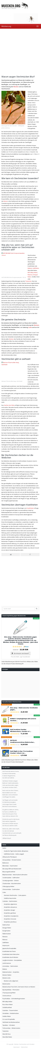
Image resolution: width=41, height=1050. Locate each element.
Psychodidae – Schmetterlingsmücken (13, 998)
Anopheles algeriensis (10, 904)
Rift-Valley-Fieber (32, 272)
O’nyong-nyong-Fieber (9, 993)
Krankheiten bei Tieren (9, 951)
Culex (30, 327)
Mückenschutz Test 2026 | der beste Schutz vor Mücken (18, 987)
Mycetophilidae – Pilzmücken (10, 990)
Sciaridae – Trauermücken (10, 1010)
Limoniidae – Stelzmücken (10, 966)
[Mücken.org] (20, 6)
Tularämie (28, 281)
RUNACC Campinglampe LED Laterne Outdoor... (23, 719)
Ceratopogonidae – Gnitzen (10, 880)
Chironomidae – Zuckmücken (11, 889)
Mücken (15, 87)
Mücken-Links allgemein (11, 981)
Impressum (5, 945)
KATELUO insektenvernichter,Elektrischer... (22, 741)
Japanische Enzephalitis (9, 948)
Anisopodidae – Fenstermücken (11, 860)
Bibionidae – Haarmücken (10, 866)
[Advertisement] (20, 52)
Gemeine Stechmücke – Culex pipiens (15, 895)
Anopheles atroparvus (10, 907)
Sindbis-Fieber (6, 1016)
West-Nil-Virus (6, 1034)
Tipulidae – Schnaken (8, 1025)
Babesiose (5, 863)
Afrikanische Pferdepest (9, 857)
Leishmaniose (6, 963)
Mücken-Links (6, 978)
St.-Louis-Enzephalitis (8, 1019)
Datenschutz (6, 925)
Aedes (4, 848)
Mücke (5, 201)
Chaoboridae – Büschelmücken (11, 883)
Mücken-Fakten (6, 975)
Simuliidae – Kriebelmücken (10, 1013)
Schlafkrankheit (7, 1007)
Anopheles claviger (9, 910)
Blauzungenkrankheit (8, 872)
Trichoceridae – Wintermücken (11, 1028)
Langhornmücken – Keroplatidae (12, 960)
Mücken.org (6, 26)
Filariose (30, 275)
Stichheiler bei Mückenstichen (11, 1022)
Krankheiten (30, 508)
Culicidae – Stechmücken (9, 901)
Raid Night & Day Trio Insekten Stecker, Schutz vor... (21, 752)
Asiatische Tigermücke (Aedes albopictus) (16, 851)
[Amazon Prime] (26, 646)
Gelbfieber (36, 268)
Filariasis (5, 936)
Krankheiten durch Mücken (10, 957)
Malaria (30, 268)
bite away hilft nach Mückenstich (11, 869)
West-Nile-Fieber (7, 1037)
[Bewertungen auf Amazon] (17, 647)
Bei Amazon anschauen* (21, 653)
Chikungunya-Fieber (8, 886)
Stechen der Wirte (9, 405)
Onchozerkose (6, 995)
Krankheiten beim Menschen (10, 954)
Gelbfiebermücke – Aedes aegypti (14, 854)
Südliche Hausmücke (10, 898)
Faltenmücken (6, 934)
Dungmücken (6, 931)
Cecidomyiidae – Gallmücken (11, 877)
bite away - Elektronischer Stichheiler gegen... (24, 709)
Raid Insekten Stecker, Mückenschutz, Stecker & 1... (20, 730)
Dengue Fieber (6, 928)
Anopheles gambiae (10, 913)
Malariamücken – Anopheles (10, 972)
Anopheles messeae (10, 919)
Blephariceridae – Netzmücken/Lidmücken (14, 874)
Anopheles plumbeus (10, 922)
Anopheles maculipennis (11, 916)
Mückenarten (6, 984)
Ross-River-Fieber (7, 1004)
